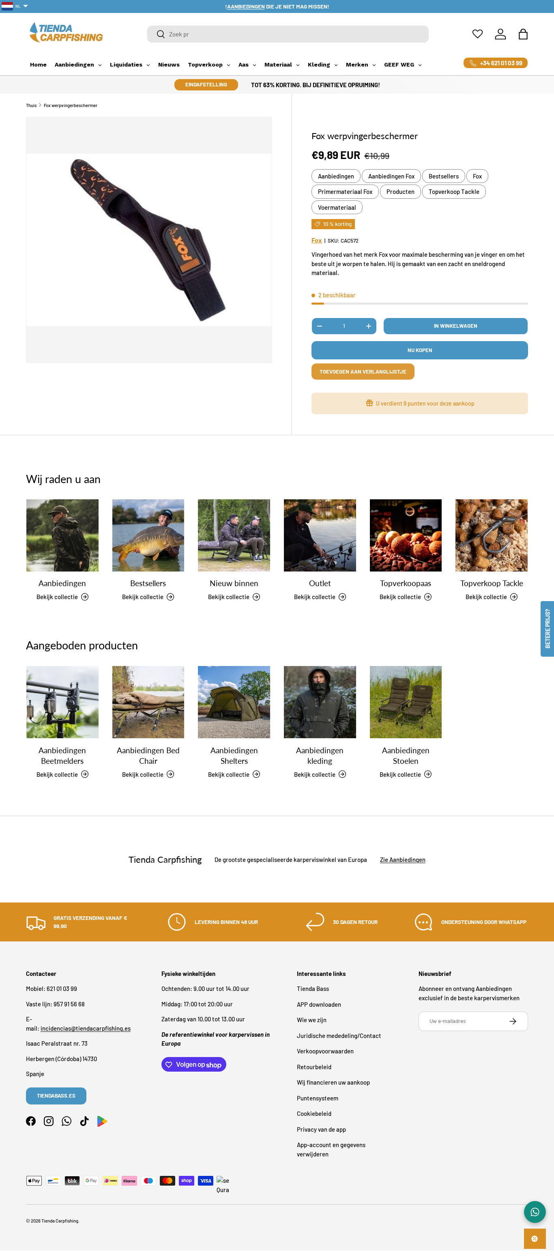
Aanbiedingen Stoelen (405, 755)
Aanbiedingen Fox (391, 176)
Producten (400, 191)
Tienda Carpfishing (59, 1220)
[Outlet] (320, 535)
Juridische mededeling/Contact (339, 1035)
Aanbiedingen (336, 176)
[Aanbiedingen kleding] (320, 702)
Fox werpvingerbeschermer (70, 105)
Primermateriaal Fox (345, 191)
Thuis (31, 105)
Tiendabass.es (56, 1096)
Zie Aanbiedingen (402, 859)
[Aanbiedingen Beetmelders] (62, 702)
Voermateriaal (337, 207)
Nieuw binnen (234, 583)
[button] (523, 34)
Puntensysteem (317, 1098)
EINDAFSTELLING (206, 84)
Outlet (320, 583)
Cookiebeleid (314, 1113)
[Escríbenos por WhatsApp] (535, 1212)
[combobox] (288, 34)
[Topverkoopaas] (406, 535)
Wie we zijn (311, 1020)
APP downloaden (319, 1004)
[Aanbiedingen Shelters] (234, 702)
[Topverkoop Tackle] (491, 535)
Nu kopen (420, 350)
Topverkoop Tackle (454, 191)
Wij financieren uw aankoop (333, 1082)
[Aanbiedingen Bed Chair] (148, 702)
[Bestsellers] (148, 535)
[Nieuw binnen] (234, 535)
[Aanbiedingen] (62, 535)
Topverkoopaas (405, 583)
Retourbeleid (314, 1066)
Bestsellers (444, 176)
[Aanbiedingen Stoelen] (406, 702)
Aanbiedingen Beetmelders (62, 755)
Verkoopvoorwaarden (325, 1051)
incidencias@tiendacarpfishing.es (86, 1028)
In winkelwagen (455, 325)
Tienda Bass (313, 989)
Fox (477, 176)
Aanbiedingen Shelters (234, 755)
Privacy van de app (321, 1129)
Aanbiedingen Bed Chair (148, 755)
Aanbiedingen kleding (320, 755)
